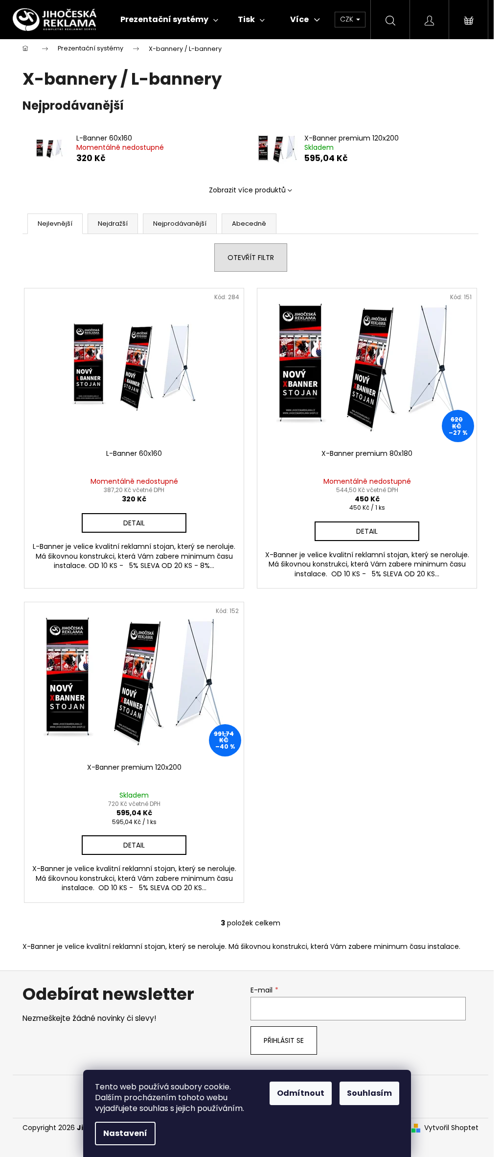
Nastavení (125, 1133)
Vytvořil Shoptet (451, 1128)
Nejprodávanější (179, 223)
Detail (134, 523)
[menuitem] (169, 19)
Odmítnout (300, 1093)
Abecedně (249, 223)
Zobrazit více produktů (247, 190)
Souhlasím (369, 1093)
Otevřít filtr (251, 257)
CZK (347, 19)
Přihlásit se (284, 1040)
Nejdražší (113, 223)
